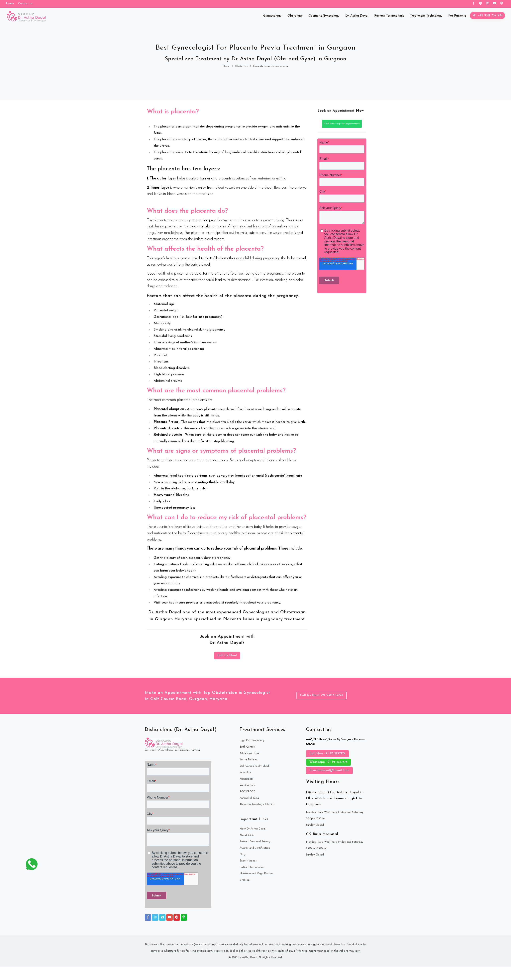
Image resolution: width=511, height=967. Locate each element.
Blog (242, 854)
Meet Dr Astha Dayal (252, 829)
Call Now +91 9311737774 (327, 753)
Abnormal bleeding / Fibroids (257, 804)
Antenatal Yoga (249, 798)
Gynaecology (272, 15)
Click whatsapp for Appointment (342, 123)
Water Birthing (248, 759)
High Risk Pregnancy (252, 740)
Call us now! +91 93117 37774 (321, 695)
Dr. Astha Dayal (356, 15)
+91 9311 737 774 (490, 15)
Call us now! (227, 655)
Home (226, 66)
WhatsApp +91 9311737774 (328, 762)
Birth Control (248, 747)
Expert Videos (248, 860)
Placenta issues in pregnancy (270, 66)
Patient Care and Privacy (255, 841)
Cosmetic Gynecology (324, 15)
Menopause (247, 779)
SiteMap (245, 880)
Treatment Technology (426, 15)
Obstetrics (295, 15)
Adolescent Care (249, 753)
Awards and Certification (255, 848)
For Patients (457, 15)
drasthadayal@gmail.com (329, 770)
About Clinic (247, 835)
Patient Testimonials (389, 15)
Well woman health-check (254, 766)
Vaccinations (247, 785)
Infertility (245, 772)
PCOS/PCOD (248, 791)
